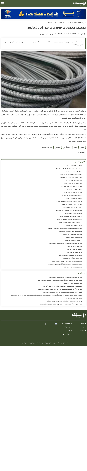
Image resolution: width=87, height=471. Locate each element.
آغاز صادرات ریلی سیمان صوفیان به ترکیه (69, 219)
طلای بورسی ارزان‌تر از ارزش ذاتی (72, 267)
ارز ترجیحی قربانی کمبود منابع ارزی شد (70, 222)
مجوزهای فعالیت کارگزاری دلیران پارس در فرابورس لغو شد (65, 228)
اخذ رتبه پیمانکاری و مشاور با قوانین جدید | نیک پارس (65, 243)
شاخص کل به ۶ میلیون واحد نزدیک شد (70, 255)
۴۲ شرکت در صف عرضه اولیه (73, 240)
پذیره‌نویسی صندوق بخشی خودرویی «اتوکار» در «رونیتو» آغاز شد (63, 286)
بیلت (75, 147)
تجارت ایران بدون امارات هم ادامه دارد (71, 178)
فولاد (82, 147)
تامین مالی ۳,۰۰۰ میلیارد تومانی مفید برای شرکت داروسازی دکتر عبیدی (61, 304)
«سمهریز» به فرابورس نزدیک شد (73, 166)
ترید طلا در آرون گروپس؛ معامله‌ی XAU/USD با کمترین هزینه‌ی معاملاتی (60, 289)
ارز (83, 327)
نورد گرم (67, 147)
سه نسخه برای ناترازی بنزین (74, 181)
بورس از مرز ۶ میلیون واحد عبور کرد (71, 187)
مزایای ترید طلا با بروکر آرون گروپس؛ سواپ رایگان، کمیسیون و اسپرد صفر (60, 280)
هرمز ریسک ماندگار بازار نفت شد (72, 258)
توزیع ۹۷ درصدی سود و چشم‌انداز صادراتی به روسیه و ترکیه (64, 301)
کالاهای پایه (66, 324)
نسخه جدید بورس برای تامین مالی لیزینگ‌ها (69, 169)
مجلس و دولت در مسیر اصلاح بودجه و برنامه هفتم (67, 261)
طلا (69, 331)
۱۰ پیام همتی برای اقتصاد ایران (73, 184)
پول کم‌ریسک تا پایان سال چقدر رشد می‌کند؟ (69, 201)
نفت (82, 334)
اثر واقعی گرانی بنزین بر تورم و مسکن (71, 216)
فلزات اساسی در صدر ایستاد (74, 237)
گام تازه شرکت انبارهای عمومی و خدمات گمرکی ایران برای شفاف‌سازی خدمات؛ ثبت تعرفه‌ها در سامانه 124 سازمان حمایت (46, 295)
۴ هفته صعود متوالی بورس (74, 198)
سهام (82, 324)
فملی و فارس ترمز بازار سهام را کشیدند (70, 231)
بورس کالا (67, 327)
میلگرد (58, 147)
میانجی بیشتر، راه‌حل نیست (74, 225)
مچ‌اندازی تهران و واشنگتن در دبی (72, 195)
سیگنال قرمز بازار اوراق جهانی (73, 213)
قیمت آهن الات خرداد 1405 (74, 298)
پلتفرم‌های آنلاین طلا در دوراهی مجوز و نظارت (68, 210)
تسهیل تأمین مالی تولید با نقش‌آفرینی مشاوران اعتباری (65, 264)
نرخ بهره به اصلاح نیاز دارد (74, 249)
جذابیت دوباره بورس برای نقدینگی (72, 207)
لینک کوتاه (82, 152)
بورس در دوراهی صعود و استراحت (72, 204)
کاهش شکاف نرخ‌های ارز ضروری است (71, 175)
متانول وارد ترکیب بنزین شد (74, 172)
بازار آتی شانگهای (46, 147)
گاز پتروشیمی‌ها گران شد (74, 252)
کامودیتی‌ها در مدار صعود (74, 190)
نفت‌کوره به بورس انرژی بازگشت (72, 234)
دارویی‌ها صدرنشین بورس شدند (73, 192)
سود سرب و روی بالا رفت (74, 246)
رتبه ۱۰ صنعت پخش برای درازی (73, 283)
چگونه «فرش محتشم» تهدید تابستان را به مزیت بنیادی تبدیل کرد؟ (62, 292)
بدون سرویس (44, 34)
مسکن (82, 331)
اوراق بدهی (66, 334)
